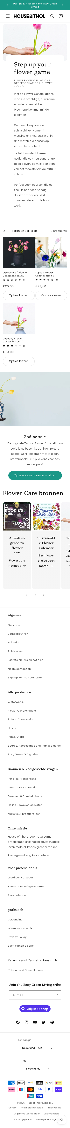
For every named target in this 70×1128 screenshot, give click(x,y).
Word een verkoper (20, 877)
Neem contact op (19, 669)
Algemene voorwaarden (27, 1114)
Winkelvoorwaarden (21, 928)
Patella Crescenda (20, 719)
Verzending (15, 919)
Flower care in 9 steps (16, 563)
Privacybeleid (54, 1108)
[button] (8, 16)
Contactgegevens (22, 1120)
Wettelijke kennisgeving (48, 1120)
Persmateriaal (17, 895)
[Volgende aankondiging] (63, 5)
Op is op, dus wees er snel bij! (35, 475)
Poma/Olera (16, 737)
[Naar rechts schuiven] (43, 595)
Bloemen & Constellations (25, 796)
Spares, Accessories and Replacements (34, 745)
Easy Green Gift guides (23, 754)
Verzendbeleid (51, 1114)
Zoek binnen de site (21, 945)
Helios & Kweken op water (25, 805)
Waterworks (16, 702)
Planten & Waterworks (22, 787)
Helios (12, 728)
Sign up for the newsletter (25, 677)
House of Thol (33, 1103)
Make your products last (24, 814)
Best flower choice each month (46, 560)
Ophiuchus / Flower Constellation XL (15, 274)
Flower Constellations (22, 710)
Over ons (14, 625)
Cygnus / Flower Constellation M (13, 340)
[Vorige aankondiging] (7, 5)
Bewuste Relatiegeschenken (27, 886)
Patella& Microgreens (22, 779)
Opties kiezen (19, 295)
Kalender (14, 642)
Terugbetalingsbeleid (31, 1108)
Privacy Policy (17, 937)
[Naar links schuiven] (26, 595)
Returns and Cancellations (25, 970)
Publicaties (15, 651)
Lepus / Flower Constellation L (44, 274)
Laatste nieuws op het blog (26, 660)
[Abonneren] (56, 994)
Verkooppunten (18, 634)
